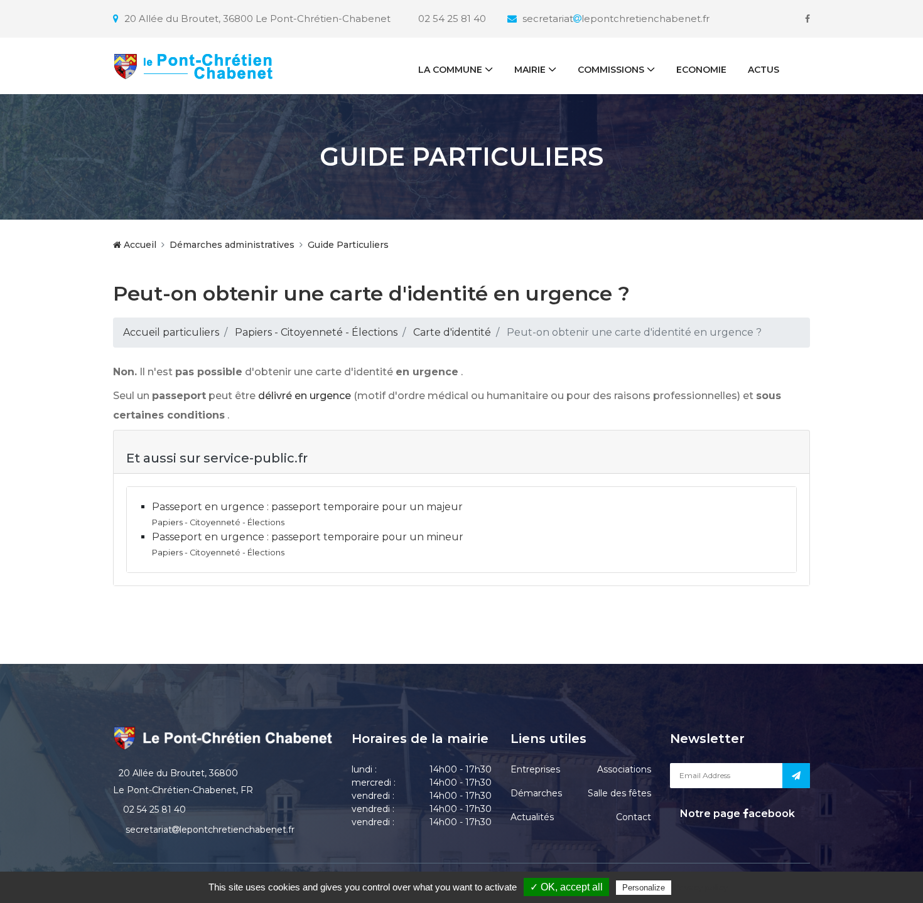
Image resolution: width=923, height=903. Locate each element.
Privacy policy (701, 887)
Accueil (138, 244)
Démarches (536, 793)
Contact (633, 817)
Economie (701, 69)
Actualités (532, 817)
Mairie (530, 69)
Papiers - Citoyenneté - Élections (316, 332)
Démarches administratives (232, 244)
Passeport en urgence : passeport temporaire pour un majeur (307, 507)
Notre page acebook (736, 814)
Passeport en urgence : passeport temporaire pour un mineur (307, 537)
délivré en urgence (304, 396)
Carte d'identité (452, 332)
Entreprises (535, 769)
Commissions (611, 69)
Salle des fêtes (619, 793)
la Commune (450, 69)
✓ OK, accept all (566, 887)
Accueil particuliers (171, 332)
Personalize (643, 887)
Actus (763, 69)
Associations (624, 769)
